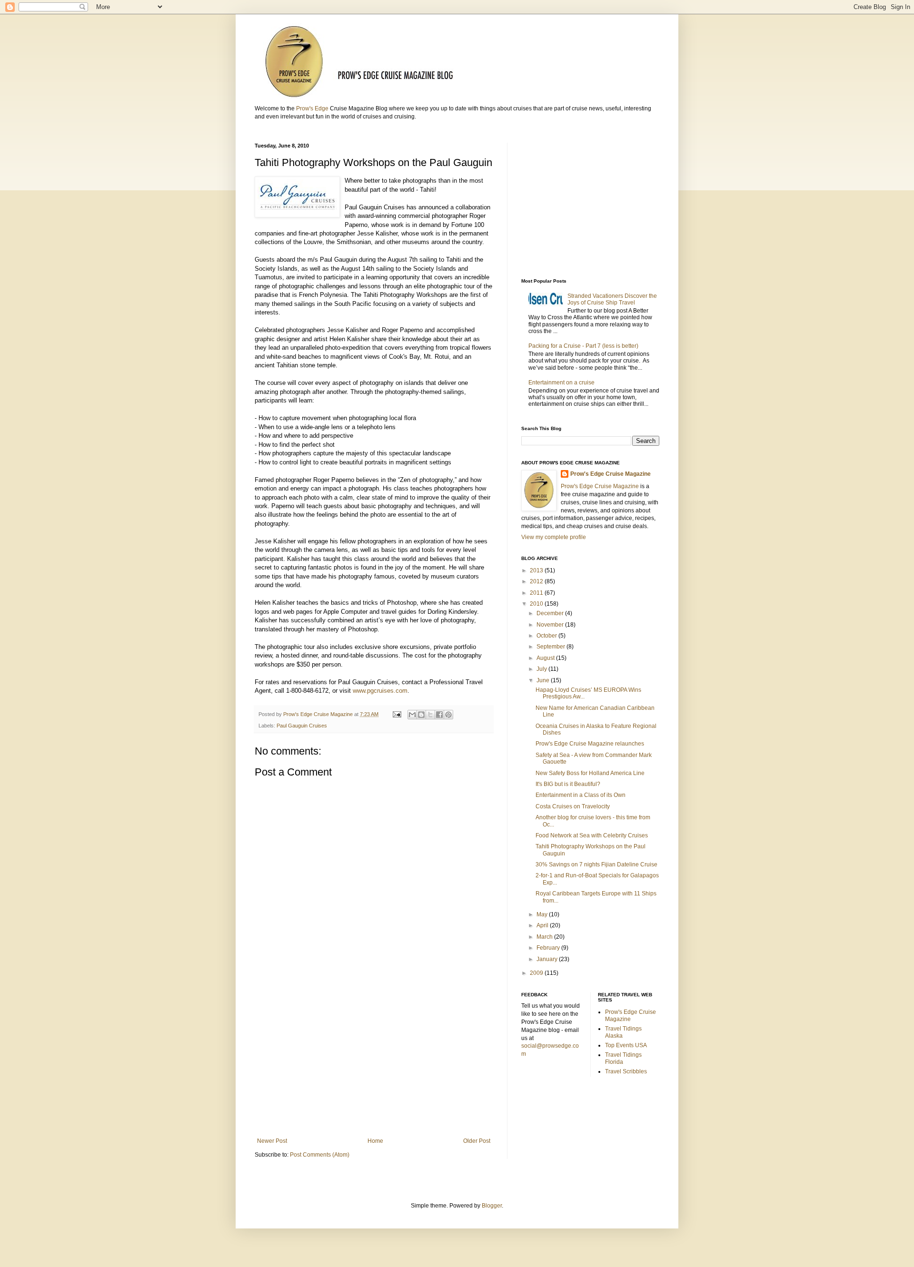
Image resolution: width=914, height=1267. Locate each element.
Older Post (476, 1141)
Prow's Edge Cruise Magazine (610, 474)
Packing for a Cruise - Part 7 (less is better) (583, 346)
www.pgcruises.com (380, 690)
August (546, 658)
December (550, 613)
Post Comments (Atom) (319, 1154)
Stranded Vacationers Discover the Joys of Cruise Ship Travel (612, 299)
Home (375, 1141)
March (545, 936)
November (550, 624)
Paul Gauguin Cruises (302, 725)
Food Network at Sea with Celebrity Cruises (592, 835)
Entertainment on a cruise (561, 382)
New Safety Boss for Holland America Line (590, 773)
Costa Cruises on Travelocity (573, 806)
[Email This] (412, 714)
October (547, 635)
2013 (537, 570)
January (547, 959)
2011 (537, 592)
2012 (537, 581)
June (543, 680)
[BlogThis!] (421, 714)
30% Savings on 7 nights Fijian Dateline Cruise (596, 864)
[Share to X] (430, 714)
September (551, 646)
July (542, 669)
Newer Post (272, 1141)
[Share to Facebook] (439, 714)
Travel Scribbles (626, 1071)
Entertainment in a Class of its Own (581, 795)
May (542, 914)
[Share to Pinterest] (448, 714)
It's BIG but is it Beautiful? (568, 784)
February (548, 947)
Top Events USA (626, 1045)
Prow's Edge (312, 108)
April (543, 925)
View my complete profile (553, 537)
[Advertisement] (374, 1059)
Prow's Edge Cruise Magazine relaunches (590, 743)
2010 (537, 603)
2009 (537, 973)
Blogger (492, 1205)
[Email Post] (396, 714)
